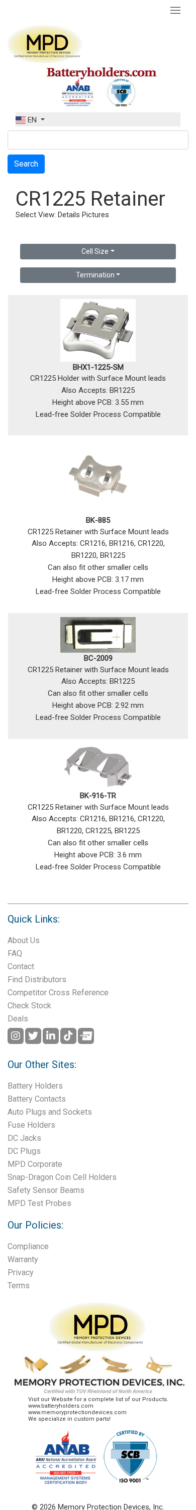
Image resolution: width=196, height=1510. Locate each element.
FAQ (15, 953)
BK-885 (98, 520)
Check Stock (29, 1005)
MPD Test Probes (39, 1203)
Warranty (23, 1259)
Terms (19, 1285)
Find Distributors (37, 979)
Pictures (95, 214)
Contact (21, 966)
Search (26, 164)
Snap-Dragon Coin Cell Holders (62, 1177)
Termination (95, 275)
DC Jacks (24, 1138)
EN (32, 119)
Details (69, 214)
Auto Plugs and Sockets (50, 1112)
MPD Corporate (35, 1164)
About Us (24, 940)
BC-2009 (98, 658)
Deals (18, 1018)
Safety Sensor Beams (46, 1190)
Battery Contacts (37, 1099)
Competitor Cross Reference (58, 992)
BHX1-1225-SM (98, 367)
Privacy (21, 1272)
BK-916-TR (98, 795)
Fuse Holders (31, 1125)
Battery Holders (35, 1086)
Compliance (28, 1246)
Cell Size (95, 251)
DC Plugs (24, 1151)
